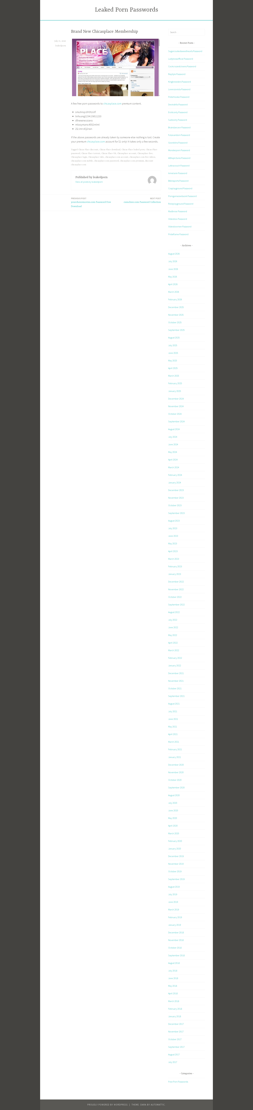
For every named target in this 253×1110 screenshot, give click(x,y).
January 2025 (174, 391)
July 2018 (172, 970)
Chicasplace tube (96, 157)
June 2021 (173, 718)
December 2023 (176, 490)
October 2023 (175, 505)
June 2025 (173, 352)
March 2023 (173, 558)
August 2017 (174, 1054)
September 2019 (176, 879)
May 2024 (172, 452)
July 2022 (172, 619)
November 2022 (176, 589)
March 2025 (173, 375)
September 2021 (176, 696)
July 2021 (172, 711)
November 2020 (176, 772)
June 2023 (173, 535)
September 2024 (176, 421)
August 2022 (174, 612)
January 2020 (174, 848)
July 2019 (172, 894)
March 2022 (173, 650)
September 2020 (176, 787)
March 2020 (173, 833)
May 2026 (172, 276)
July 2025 (172, 345)
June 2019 (173, 901)
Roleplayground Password (180, 203)
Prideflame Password (178, 234)
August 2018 (174, 963)
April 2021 (173, 734)
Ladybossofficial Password (180, 58)
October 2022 (175, 596)
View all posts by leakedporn (89, 181)
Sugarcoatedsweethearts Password (185, 51)
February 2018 (175, 1008)
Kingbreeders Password (179, 81)
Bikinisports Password (178, 180)
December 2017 (176, 1023)
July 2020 (172, 802)
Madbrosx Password (177, 211)
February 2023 (175, 566)
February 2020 (175, 841)
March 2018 (173, 1001)
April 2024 (173, 459)
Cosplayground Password (180, 188)
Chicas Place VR (108, 153)
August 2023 (174, 520)
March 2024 (173, 467)
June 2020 (173, 810)
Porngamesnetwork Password (182, 196)
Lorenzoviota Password (179, 89)
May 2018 (172, 985)
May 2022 (172, 635)
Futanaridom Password (179, 135)
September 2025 (176, 329)
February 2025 (175, 383)
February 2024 (175, 474)
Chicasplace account (126, 153)
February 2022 (175, 657)
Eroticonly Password (177, 112)
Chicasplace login (79, 157)
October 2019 (175, 871)
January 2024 (174, 482)
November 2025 (176, 314)
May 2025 (172, 360)
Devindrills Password (178, 104)
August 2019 (174, 886)
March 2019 (173, 909)
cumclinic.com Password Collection (142, 200)
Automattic (158, 1104)
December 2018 (176, 932)
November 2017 (176, 1031)
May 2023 (172, 543)
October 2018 (175, 947)
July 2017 (172, 1062)
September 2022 (176, 604)
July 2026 (172, 261)
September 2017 (176, 1046)
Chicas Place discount (88, 149)
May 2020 (172, 818)
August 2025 (174, 337)
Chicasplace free (145, 153)
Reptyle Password (176, 74)
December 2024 (176, 398)
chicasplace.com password (106, 161)
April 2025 (173, 368)
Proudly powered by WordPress (107, 1104)
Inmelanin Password (177, 173)
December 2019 (176, 856)
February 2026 (175, 299)
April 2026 (173, 284)
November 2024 (176, 406)
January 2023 (174, 574)
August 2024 (174, 429)
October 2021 (175, 688)
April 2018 (173, 993)
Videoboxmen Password (179, 226)
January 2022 (174, 665)
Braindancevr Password (179, 127)
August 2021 (174, 703)
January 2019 (174, 924)
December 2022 (176, 581)
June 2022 (173, 627)
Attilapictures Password (179, 158)
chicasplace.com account (116, 157)
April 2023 (173, 551)
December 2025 (176, 307)
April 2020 (173, 825)
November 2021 (176, 680)
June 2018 (173, 978)
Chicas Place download (109, 149)
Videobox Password (177, 218)
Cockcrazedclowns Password (182, 66)
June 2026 (173, 269)
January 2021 (174, 757)
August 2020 (174, 795)
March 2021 (173, 741)
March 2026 (173, 291)
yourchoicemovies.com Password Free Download (91, 202)
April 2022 (173, 642)
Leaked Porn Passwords (126, 10)
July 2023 (172, 528)
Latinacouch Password (178, 165)
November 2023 (176, 497)
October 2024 (175, 413)
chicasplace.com (112, 103)
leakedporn (60, 46)
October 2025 (175, 322)
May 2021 (172, 726)
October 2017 (175, 1039)
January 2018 (174, 1016)
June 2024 (173, 444)
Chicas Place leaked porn (133, 149)
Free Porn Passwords (178, 1081)
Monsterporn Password (179, 150)
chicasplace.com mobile (82, 161)
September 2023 (176, 513)
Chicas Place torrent (90, 153)
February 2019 (175, 917)
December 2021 (176, 673)
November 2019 (176, 863)
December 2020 (176, 764)
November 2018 (176, 940)
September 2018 (176, 955)
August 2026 (174, 253)
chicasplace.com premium (132, 161)
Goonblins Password (177, 142)
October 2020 (175, 779)
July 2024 (172, 436)
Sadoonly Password (177, 119)
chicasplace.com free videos (142, 157)
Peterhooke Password (178, 96)
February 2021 (175, 749)
